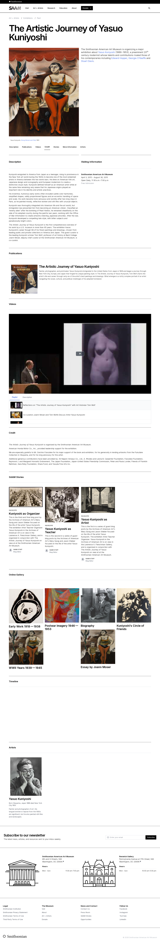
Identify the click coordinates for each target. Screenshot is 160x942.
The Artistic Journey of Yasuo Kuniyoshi (69, 267)
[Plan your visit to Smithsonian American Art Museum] (63, 861)
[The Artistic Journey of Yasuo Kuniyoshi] (24, 279)
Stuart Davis (87, 61)
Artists (83, 147)
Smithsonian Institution (12, 909)
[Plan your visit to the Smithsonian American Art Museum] (22, 873)
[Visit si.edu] (15, 936)
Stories (56, 147)
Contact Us (85, 909)
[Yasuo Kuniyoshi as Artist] (98, 500)
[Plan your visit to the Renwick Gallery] (99, 873)
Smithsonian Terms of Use (13, 916)
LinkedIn (123, 919)
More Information (70, 147)
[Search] (149, 8)
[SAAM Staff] (10, 550)
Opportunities (86, 919)
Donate (45, 919)
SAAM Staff (17, 549)
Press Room (85, 912)
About (44, 912)
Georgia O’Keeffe (137, 58)
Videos (38, 147)
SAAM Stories (86, 916)
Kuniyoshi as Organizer (24, 513)
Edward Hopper (119, 58)
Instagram (124, 912)
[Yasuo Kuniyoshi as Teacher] (62, 505)
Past (39, 18)
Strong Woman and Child (28, 140)
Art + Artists (14, 18)
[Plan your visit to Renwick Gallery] (140, 861)
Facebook (123, 909)
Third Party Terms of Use (13, 919)
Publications (27, 147)
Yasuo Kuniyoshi (106, 52)
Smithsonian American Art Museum (97, 174)
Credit (47, 147)
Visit (43, 909)
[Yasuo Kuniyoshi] (26, 776)
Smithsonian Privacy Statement (15, 912)
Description (13, 147)
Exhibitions (28, 18)
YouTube (123, 916)
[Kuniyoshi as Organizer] (26, 498)
